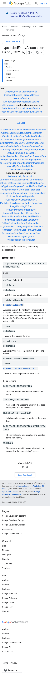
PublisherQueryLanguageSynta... (15, 203)
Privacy (14, 663)
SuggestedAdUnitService (29, 111)
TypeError (23, 233)
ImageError (38, 163)
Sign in (43, 3)
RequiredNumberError (12, 216)
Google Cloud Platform (12, 642)
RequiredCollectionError (14, 213)
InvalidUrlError (29, 166)
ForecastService (31, 95)
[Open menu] (4, 3)
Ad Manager (29, 3)
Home (4, 26)
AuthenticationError (32, 133)
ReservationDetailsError (15, 219)
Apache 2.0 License (10, 492)
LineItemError (36, 179)
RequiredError (33, 213)
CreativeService (29, 91)
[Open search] (36, 3)
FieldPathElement (12, 305)
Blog (4, 546)
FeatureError (26, 156)
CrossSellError (18, 143)
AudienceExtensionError (34, 129)
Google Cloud (8, 602)
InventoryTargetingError (21, 169)
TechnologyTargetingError (13, 229)
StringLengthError (24, 226)
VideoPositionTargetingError (21, 240)
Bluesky (5, 550)
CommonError (8, 139)
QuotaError (37, 203)
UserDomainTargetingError (21, 236)
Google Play (7, 607)
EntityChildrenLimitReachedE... (21, 153)
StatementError (33, 223)
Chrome (5, 585)
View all (5, 611)
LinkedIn (5, 559)
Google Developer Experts (13, 525)
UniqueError (34, 233)
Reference (10, 30)
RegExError (26, 206)
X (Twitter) (7, 564)
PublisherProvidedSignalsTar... (21, 196)
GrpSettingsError (25, 163)
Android (5, 580)
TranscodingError (10, 233)
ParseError (35, 189)
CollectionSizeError (34, 136)
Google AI (6, 647)
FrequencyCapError (10, 159)
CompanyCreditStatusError (28, 139)
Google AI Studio (9, 593)
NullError (42, 186)
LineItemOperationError (33, 183)
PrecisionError (20, 193)
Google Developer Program (14, 516)
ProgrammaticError (37, 193)
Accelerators (7, 529)
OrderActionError (10, 189)
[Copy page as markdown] (37, 52)
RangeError (15, 206)
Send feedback (13, 41)
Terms (5, 663)
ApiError (21, 123)
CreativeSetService (12, 95)
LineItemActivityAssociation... (21, 176)
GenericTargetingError (30, 159)
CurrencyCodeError (35, 143)
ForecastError (39, 156)
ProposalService (9, 111)
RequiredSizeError (32, 216)
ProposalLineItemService (27, 108)
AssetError (17, 129)
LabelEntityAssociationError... (20, 368)
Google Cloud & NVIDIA (12, 534)
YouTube (6, 568)
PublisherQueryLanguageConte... (21, 199)
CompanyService (13, 91)
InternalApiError (14, 166)
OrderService (8, 108)
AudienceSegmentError (12, 133)
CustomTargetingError (32, 146)
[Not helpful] (23, 35)
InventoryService (21, 98)
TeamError (39, 226)
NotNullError (32, 186)
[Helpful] (19, 35)
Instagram (6, 555)
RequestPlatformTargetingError (21, 209)
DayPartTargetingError (36, 149)
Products (14, 26)
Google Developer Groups (13, 520)
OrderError (24, 189)
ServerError (33, 219)
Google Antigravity (10, 598)
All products (7, 651)
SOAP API (39, 26)
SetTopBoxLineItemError (14, 223)
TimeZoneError (34, 229)
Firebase (6, 589)
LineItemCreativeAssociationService (21, 101)
